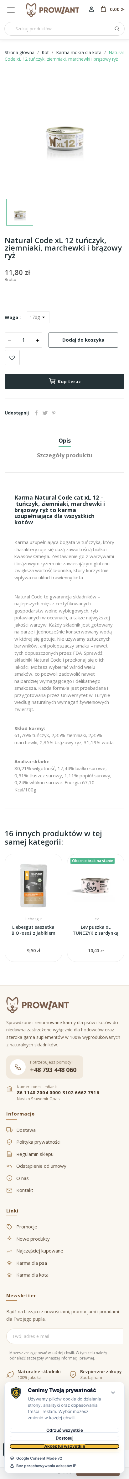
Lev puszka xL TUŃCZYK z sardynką (95, 930)
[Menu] (11, 10)
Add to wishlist (12, 357)
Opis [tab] (65, 440)
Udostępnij (36, 413)
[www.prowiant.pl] (52, 10)
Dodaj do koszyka (83, 340)
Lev (96, 919)
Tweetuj (45, 413)
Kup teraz (69, 381)
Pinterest (53, 413)
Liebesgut (33, 919)
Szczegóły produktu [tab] (64, 455)
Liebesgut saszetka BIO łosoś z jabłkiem (33, 930)
